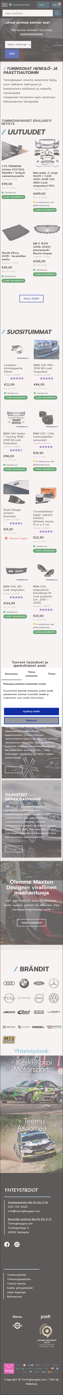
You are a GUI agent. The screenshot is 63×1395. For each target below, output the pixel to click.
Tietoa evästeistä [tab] (31, 674)
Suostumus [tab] (11, 673)
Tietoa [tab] (51, 673)
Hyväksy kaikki (31, 711)
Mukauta (31, 720)
